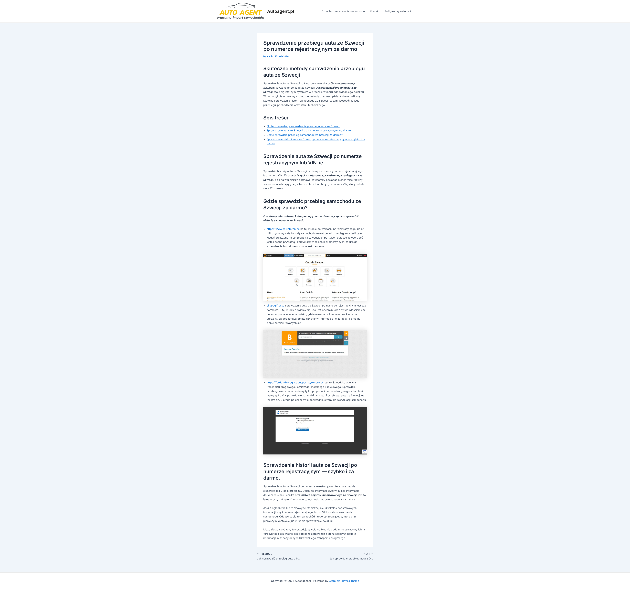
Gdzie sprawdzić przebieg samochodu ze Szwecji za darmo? (305, 135)
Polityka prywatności (398, 11)
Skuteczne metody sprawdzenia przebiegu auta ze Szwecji (303, 126)
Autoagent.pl (280, 11)
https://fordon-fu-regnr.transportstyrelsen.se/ (295, 382)
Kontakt (374, 11)
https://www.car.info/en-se (283, 229)
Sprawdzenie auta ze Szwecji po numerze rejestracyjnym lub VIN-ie (309, 130)
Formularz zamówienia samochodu (343, 11)
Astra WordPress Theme (344, 580)
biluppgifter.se (275, 305)
